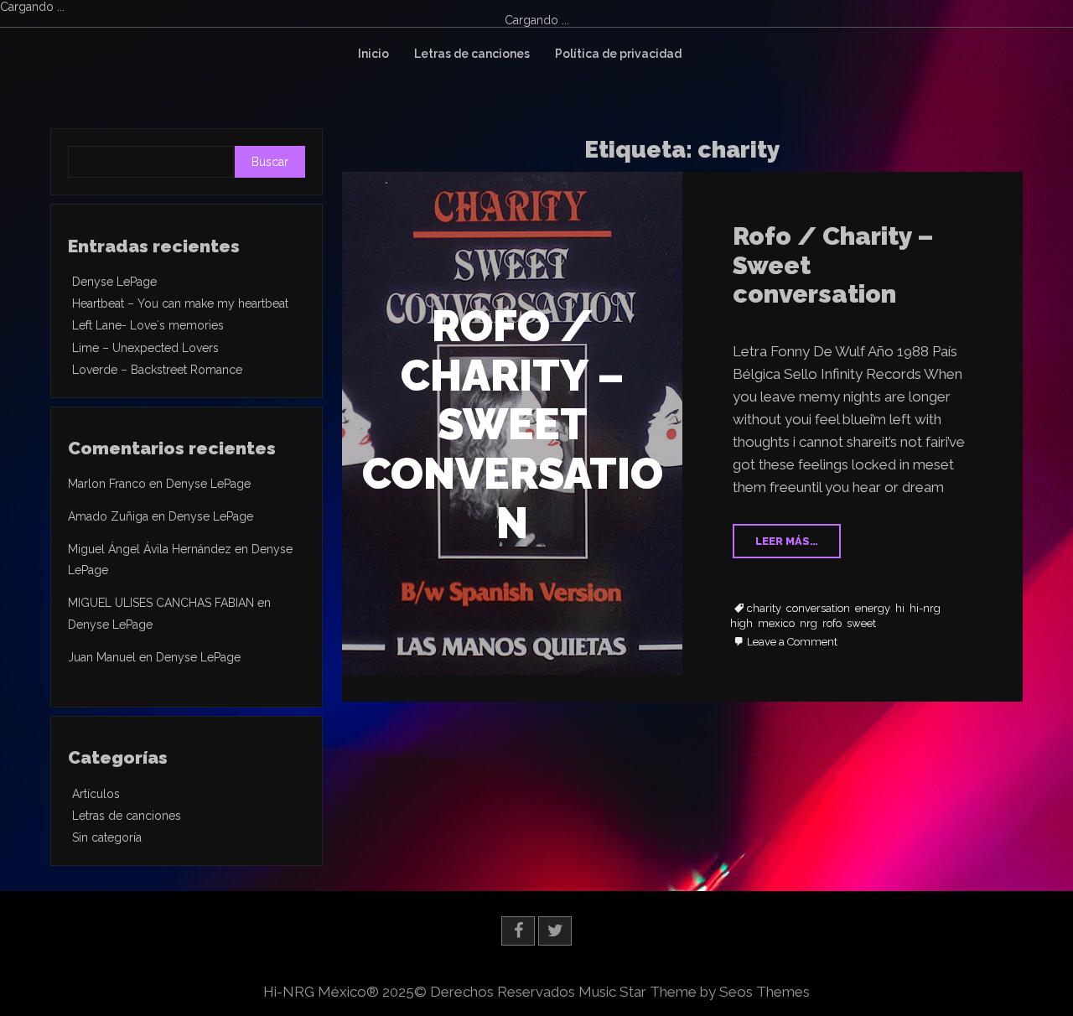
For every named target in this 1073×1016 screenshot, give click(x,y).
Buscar (269, 161)
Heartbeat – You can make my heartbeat (180, 303)
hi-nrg (925, 608)
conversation (818, 608)
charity (764, 608)
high (741, 624)
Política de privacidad (618, 53)
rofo (832, 624)
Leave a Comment (792, 642)
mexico (776, 624)
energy (872, 608)
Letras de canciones (472, 53)
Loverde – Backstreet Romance (157, 369)
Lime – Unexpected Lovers (145, 348)
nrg (808, 624)
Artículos (96, 794)
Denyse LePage (114, 281)
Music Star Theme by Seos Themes (694, 991)
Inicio (373, 53)
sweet (861, 624)
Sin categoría (107, 837)
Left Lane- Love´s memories (148, 325)
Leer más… (786, 541)
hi (900, 608)
